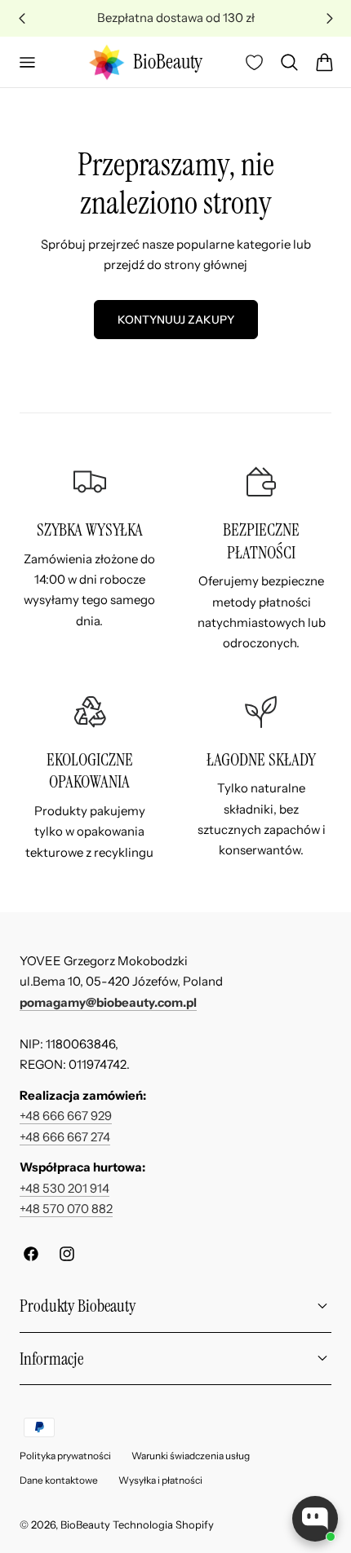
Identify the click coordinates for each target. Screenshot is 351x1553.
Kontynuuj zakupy (176, 319)
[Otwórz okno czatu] (315, 1519)
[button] (26, 61)
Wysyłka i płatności (160, 1480)
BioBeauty (85, 1524)
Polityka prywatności (65, 1455)
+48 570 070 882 (66, 1209)
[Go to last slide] (21, 18)
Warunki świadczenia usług (190, 1455)
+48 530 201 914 (64, 1188)
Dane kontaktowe (59, 1480)
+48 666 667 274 (65, 1137)
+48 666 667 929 (66, 1116)
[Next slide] (329, 18)
